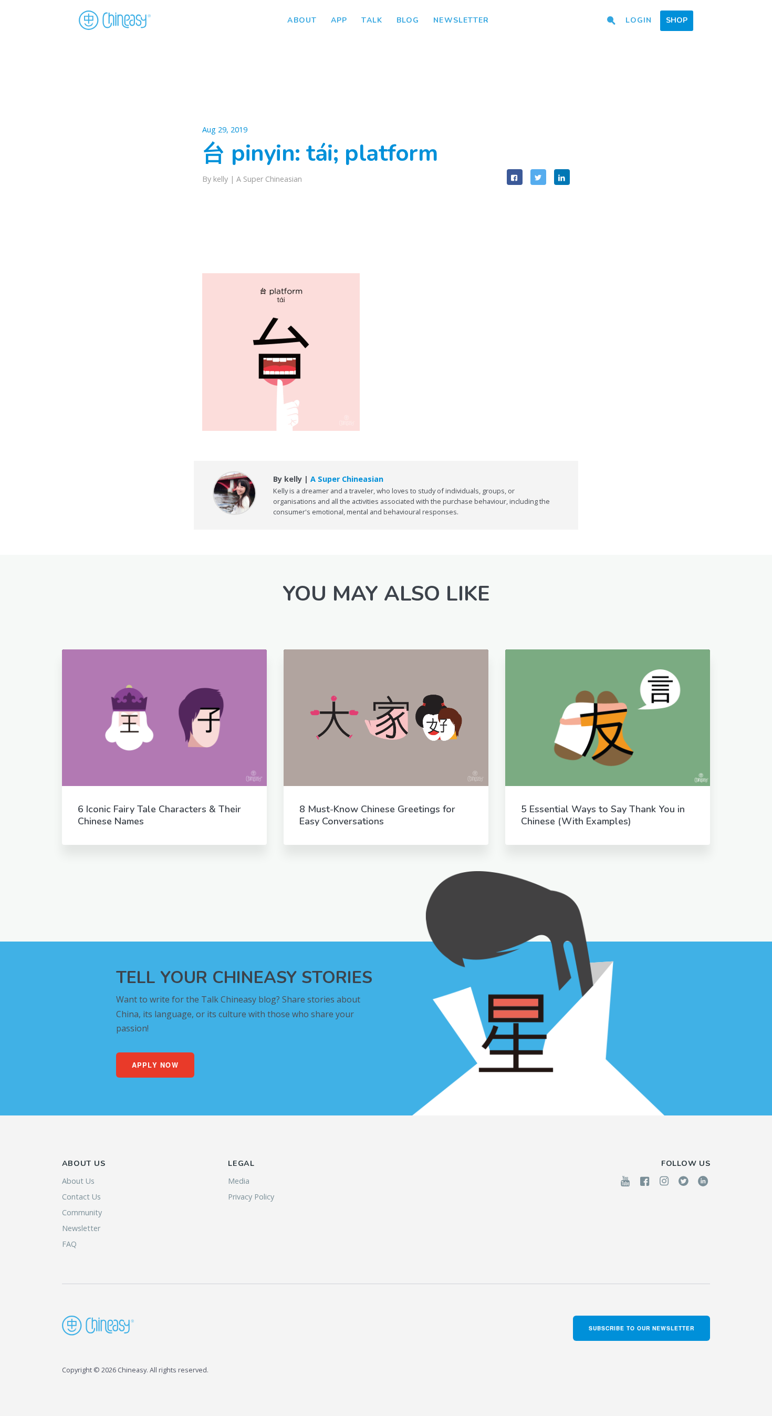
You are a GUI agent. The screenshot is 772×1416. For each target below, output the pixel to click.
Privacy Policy (251, 1197)
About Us (78, 1181)
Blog (408, 20)
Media (238, 1181)
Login (638, 20)
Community (82, 1212)
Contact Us (81, 1197)
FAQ (69, 1244)
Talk (371, 20)
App (339, 20)
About (302, 20)
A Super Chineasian (269, 179)
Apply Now (155, 1065)
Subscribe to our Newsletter (642, 1328)
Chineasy (115, 20)
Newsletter (461, 20)
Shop (676, 20)
